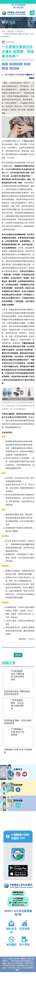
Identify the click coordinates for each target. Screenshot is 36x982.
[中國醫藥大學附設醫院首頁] (17, 13)
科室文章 (20, 31)
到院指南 (18, 789)
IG (18, 774)
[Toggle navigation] (32, 12)
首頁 (3, 31)
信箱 (18, 805)
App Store (18, 874)
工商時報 (30, 639)
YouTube (24, 774)
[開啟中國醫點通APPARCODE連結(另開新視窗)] (18, 854)
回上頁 (18, 655)
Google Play (18, 868)
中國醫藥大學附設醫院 (18, 885)
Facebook (11, 774)
